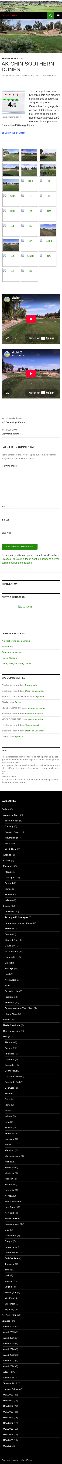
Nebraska (9, 1190)
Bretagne (9, 928)
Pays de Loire (12, 991)
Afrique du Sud (10, 815)
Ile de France (11, 951)
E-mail (6, 519)
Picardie (9, 997)
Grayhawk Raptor (11, 432)
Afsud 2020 (9, 1349)
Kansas (8, 1127)
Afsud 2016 (9, 1338)
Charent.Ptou (11, 940)
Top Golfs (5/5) (9, 1315)
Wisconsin (10, 1303)
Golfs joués (9, 15)
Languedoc (10, 957)
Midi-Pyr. (9, 968)
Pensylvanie (11, 1247)
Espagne (7, 866)
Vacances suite (35, 719)
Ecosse (6, 860)
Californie (9, 1059)
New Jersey (11, 1207)
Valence (9, 900)
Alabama (9, 1042)
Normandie (10, 980)
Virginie (8, 1286)
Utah (7, 1275)
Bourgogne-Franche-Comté (19, 923)
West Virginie (11, 1298)
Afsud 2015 (9, 1332)
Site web (6, 532)
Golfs (14, 58)
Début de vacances (11, 652)
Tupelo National (9, 658)
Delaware (9, 1088)
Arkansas (9, 1053)
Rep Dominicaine (11, 1031)
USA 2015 (8, 1411)
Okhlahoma (10, 1235)
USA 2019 (8, 1434)
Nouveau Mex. (12, 1224)
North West (10, 843)
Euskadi (9, 883)
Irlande (6, 1019)
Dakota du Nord (13, 1076)
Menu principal (58, 15)
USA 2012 (8, 1394)
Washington (11, 1292)
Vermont (9, 1281)
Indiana (8, 1116)
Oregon (8, 1241)
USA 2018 (8, 1429)
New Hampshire (13, 1201)
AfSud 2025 (9, 1372)
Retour (18, 702)
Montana (9, 1184)
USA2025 (8, 1446)
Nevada (9, 1196)
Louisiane (9, 1139)
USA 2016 (8, 1417)
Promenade (7, 646)
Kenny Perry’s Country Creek (16, 663)
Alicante (9, 872)
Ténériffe (9, 894)
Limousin (9, 962)
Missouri (9, 1178)
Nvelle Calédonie (11, 1025)
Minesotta (10, 1167)
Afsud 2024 (9, 1366)
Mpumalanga (11, 837)
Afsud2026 (8, 1377)
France (6, 906)
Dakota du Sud (12, 1082)
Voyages (6, 1321)
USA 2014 (8, 1406)
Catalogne (10, 877)
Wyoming (9, 1309)
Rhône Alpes (11, 1014)
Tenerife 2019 (10, 1383)
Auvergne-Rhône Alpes (16, 917)
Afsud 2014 (9, 1326)
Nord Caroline (12, 1218)
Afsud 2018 (9, 1343)
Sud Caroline (11, 1258)
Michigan (9, 1161)
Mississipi (9, 1173)
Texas (8, 1269)
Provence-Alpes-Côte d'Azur (19, 1008)
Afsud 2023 (9, 1360)
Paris (7, 985)
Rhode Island (11, 1252)
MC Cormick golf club (13, 420)
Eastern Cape (12, 820)
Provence (9, 1002)
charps (25, 75)
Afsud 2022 (9, 1355)
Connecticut (11, 1070)
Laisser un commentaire (43, 75)
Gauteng (9, 826)
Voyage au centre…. (38, 708)
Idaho (7, 1105)
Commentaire (10, 466)
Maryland (9, 1150)
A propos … (41, 696)
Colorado (9, 1065)
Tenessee (9, 1264)
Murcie (8, 889)
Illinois (8, 1110)
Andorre (7, 854)
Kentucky (9, 1133)
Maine (8, 1144)
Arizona (6, 58)
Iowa (7, 1122)
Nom (5, 506)
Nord (7, 974)
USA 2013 (8, 1400)
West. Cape (11, 849)
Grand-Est (10, 945)
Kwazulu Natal (12, 832)
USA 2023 (8, 1440)
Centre (8, 934)
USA (21, 58)
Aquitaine (9, 911)
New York (9, 1213)
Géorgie (9, 1099)
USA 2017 (8, 1423)
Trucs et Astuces (11, 1389)
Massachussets (12, 1156)
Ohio (7, 1230)
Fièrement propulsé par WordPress (17, 1460)
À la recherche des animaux (16, 641)
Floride (8, 1093)
